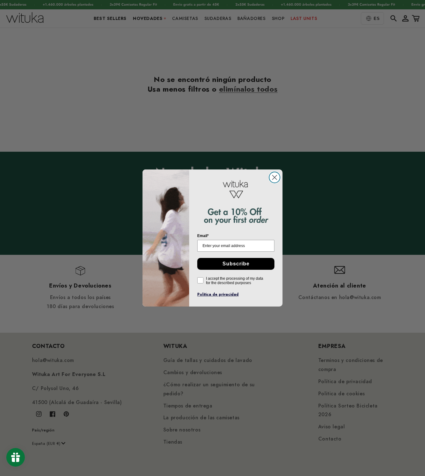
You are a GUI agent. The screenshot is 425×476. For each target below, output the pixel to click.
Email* (203, 236)
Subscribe (236, 263)
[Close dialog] (274, 177)
